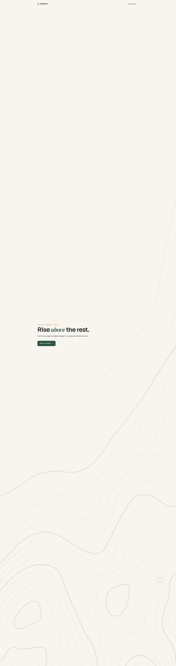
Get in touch (132, 4)
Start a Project (46, 343)
